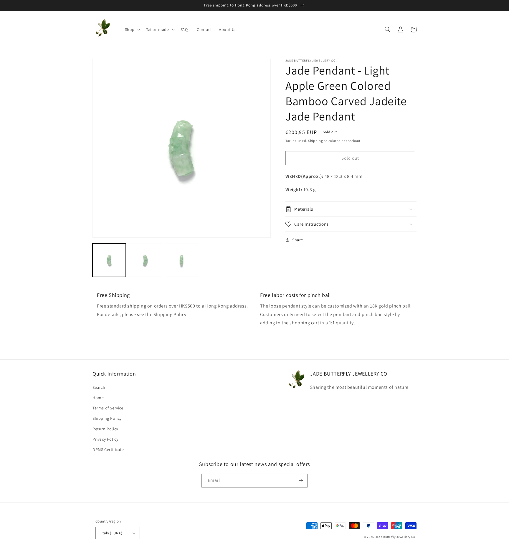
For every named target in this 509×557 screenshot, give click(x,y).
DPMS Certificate (108, 449)
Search (98, 387)
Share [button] (297, 239)
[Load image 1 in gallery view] (109, 260)
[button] (132, 29)
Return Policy (105, 429)
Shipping (315, 140)
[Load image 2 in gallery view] (145, 260)
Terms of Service (107, 408)
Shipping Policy (107, 418)
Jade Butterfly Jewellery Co (395, 537)
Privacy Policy (105, 439)
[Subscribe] (300, 480)
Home (98, 397)
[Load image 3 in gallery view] (181, 260)
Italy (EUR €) (112, 532)
